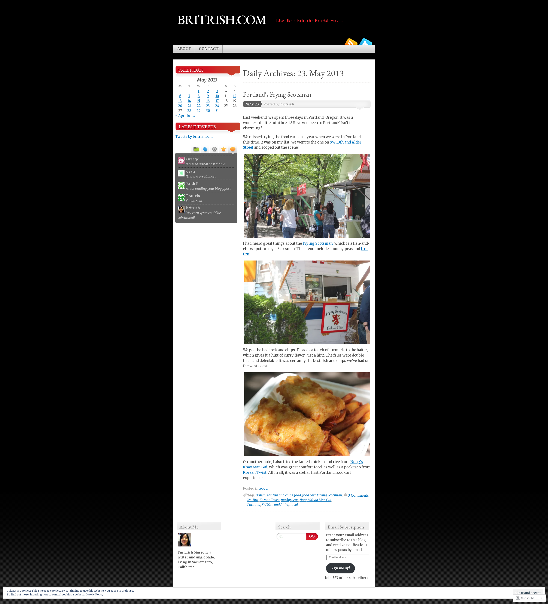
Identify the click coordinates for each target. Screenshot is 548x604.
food (297, 495)
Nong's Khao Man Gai (315, 500)
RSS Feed (350, 43)
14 (189, 101)
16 (208, 101)
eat (269, 495)
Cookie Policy (94, 594)
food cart (309, 495)
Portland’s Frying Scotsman (277, 94)
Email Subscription (346, 527)
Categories (195, 149)
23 (208, 106)
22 (199, 106)
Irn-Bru (252, 500)
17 (217, 101)
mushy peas (289, 500)
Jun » (191, 116)
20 (180, 106)
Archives (214, 149)
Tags (205, 149)
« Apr (180, 116)
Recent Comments (232, 149)
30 (208, 111)
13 (180, 101)
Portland (253, 505)
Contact (209, 48)
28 (189, 111)
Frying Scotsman (318, 243)
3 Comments (358, 495)
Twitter (365, 43)
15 (198, 101)
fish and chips (283, 495)
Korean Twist (255, 472)
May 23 (252, 104)
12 (234, 96)
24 (217, 106)
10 (217, 96)
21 (189, 106)
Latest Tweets (197, 127)
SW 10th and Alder (275, 505)
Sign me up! (340, 568)
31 (217, 111)
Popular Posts (223, 149)
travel (293, 505)
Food (263, 488)
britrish (287, 104)
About (184, 48)
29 (199, 111)
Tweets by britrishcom (194, 137)
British (260, 495)
